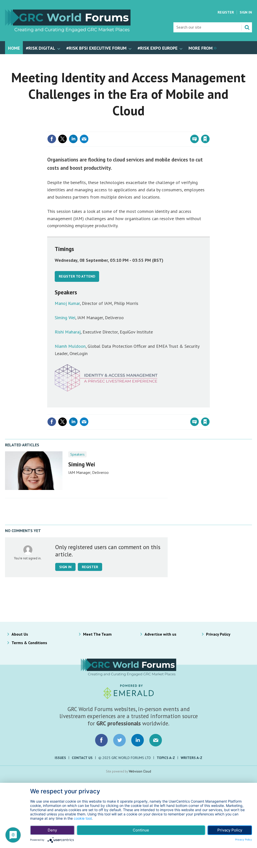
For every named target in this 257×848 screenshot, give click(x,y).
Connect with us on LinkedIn (137, 740)
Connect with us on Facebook (101, 740)
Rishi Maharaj (68, 332)
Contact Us (82, 757)
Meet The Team (97, 634)
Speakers (77, 454)
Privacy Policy (218, 634)
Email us (155, 740)
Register (226, 12)
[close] (209, 128)
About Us (20, 634)
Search (247, 27)
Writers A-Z (191, 757)
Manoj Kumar (67, 303)
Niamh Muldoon (70, 346)
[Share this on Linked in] (73, 138)
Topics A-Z (166, 757)
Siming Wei (65, 317)
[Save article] (205, 138)
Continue (141, 830)
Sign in (146, 128)
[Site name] (68, 30)
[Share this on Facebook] (51, 138)
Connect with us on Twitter (119, 740)
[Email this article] (84, 138)
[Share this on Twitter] (62, 138)
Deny (52, 830)
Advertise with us (160, 634)
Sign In (246, 12)
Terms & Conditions (29, 642)
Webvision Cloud (140, 771)
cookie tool (83, 818)
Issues (60, 757)
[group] (201, 47)
